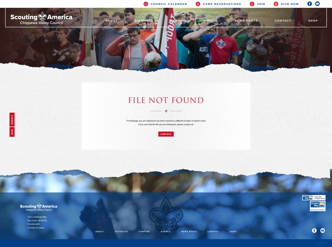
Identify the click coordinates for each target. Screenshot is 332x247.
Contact (166, 134)
